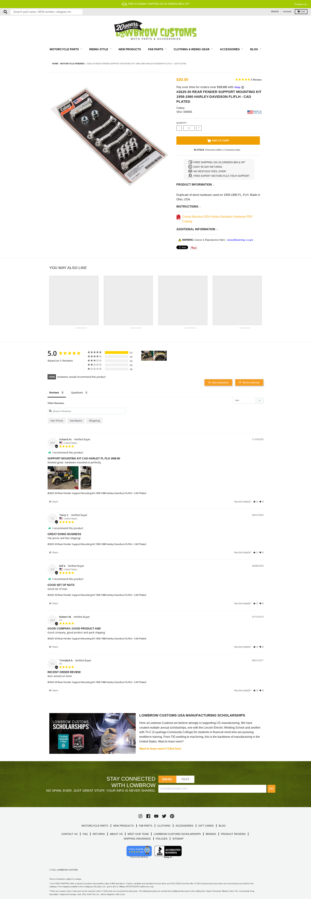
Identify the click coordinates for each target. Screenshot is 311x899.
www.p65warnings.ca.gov (240, 240)
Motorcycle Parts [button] (65, 49)
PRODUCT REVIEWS (233, 834)
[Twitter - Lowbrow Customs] (164, 816)
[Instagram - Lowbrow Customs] (140, 816)
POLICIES (161, 838)
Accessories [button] (230, 49)
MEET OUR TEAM (138, 834)
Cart (303, 11)
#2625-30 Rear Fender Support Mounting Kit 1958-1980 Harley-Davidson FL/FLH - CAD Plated (97, 493)
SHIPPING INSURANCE (137, 838)
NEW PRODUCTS (123, 825)
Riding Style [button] (99, 49)
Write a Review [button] (251, 382)
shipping (94, 420)
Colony (180, 107)
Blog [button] (254, 49)
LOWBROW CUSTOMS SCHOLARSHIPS (177, 834)
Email (167, 779)
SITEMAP (177, 838)
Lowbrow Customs (67, 870)
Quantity (181, 123)
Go (271, 788)
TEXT (185, 779)
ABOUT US (116, 834)
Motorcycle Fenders (72, 64)
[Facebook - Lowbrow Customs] (148, 816)
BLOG (222, 825)
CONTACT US (69, 834)
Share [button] (55, 501)
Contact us (300, 4)
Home (55, 64)
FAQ (85, 834)
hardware (76, 420)
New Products (130, 49)
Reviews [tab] (54, 392)
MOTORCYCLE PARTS (95, 825)
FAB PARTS (145, 825)
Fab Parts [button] (156, 49)
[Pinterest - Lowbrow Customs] (172, 816)
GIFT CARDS (206, 825)
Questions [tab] (77, 392)
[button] (255, 501)
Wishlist (275, 11)
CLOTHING (163, 825)
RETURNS (99, 834)
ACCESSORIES (184, 825)
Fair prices (56, 420)
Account (287, 11)
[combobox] (46, 12)
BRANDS (211, 834)
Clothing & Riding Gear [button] (192, 49)
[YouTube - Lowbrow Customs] (156, 816)
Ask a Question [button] (220, 382)
